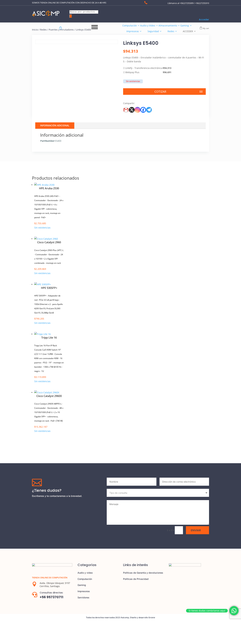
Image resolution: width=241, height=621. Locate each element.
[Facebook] (143, 110)
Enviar (196, 530)
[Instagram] (137, 110)
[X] (132, 110)
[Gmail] (126, 110)
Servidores (83, 597)
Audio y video (85, 572)
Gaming (82, 585)
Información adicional (54, 125)
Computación (85, 579)
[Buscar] (70, 16)
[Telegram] (149, 110)
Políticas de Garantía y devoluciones (143, 572)
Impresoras (84, 591)
